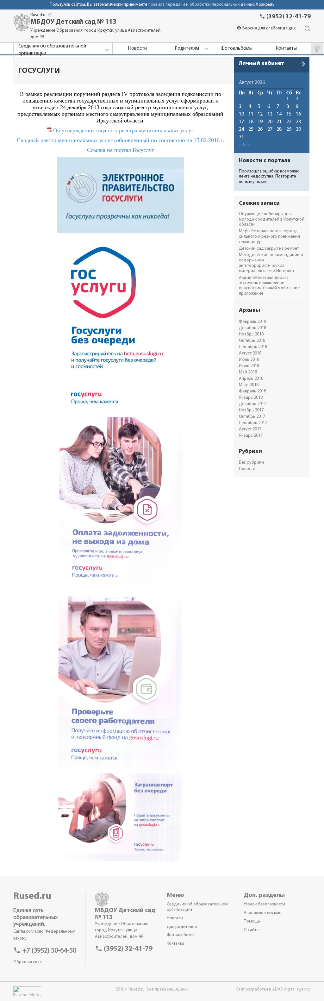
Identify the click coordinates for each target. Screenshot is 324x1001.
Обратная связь (28, 962)
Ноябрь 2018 (251, 334)
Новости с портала (264, 161)
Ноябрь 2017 (251, 410)
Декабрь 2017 (252, 404)
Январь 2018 (251, 397)
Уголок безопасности (264, 904)
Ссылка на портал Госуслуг (120, 150)
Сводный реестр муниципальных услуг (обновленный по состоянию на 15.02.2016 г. (120, 140)
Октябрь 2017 (252, 416)
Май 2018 (248, 372)
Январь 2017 (251, 435)
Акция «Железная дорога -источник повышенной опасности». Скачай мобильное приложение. (269, 285)
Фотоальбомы (180, 935)
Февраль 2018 (252, 391)
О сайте (251, 930)
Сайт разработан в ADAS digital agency (273, 989)
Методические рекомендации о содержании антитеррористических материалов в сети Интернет (271, 263)
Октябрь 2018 (252, 340)
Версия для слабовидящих (266, 28)
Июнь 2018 (249, 366)
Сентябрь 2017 (253, 423)
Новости (247, 468)
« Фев (244, 145)
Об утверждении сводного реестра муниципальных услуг (123, 130)
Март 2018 (249, 385)
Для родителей (182, 926)
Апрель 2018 (251, 378)
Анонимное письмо (263, 912)
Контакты (175, 943)
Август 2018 (250, 353)
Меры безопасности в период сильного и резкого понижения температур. (269, 236)
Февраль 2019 (252, 321)
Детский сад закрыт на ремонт (269, 248)
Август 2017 (250, 429)
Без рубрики (251, 462)
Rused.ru (41, 15)
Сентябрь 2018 (253, 347)
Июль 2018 (249, 359)
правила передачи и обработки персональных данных (201, 4)
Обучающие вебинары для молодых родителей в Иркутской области (271, 219)
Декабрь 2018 (252, 328)
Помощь (252, 921)
